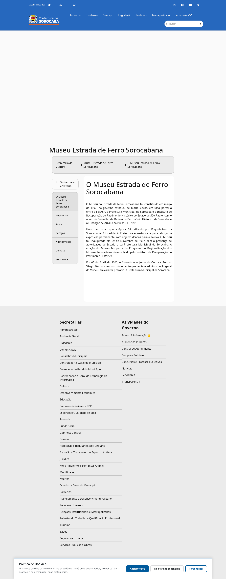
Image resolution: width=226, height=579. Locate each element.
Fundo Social (67, 426)
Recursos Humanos (72, 505)
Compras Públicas (133, 355)
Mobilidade (67, 472)
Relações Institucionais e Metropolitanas (85, 512)
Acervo (59, 224)
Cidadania (66, 343)
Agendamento (63, 241)
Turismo (65, 525)
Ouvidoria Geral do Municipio (78, 485)
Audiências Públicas (134, 342)
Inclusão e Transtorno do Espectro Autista (86, 452)
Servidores (128, 375)
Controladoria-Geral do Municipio (81, 363)
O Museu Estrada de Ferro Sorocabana (62, 201)
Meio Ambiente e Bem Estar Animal (82, 465)
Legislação (124, 15)
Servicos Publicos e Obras (76, 545)
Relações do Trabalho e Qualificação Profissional (90, 518)
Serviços (108, 15)
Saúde (63, 531)
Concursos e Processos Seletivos (142, 362)
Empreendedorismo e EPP (76, 406)
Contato (60, 250)
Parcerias (65, 492)
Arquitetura (62, 215)
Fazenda (65, 419)
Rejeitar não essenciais (167, 568)
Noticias (127, 368)
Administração (69, 330)
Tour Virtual (62, 259)
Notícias (141, 15)
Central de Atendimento (136, 348)
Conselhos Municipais (73, 356)
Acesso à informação (135, 335)
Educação (65, 399)
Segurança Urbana (71, 538)
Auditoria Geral (69, 336)
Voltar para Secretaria (66, 184)
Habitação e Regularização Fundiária (82, 446)
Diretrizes (92, 15)
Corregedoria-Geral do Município (80, 369)
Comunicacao (68, 349)
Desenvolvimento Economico (77, 393)
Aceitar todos (137, 568)
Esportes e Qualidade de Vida (78, 413)
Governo (75, 15)
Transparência (161, 15)
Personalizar (196, 568)
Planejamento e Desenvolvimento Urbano (86, 498)
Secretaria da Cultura (64, 165)
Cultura (64, 386)
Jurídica (64, 459)
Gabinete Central (70, 432)
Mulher (64, 479)
